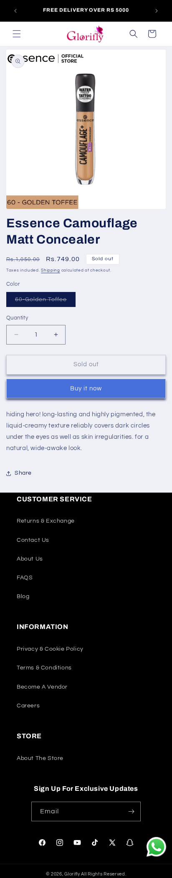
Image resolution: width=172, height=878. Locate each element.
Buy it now (86, 388)
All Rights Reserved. (103, 874)
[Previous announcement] (15, 11)
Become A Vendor (42, 687)
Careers (28, 706)
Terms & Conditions (44, 668)
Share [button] (23, 473)
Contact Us (33, 540)
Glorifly (72, 874)
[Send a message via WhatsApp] (156, 846)
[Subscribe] (131, 811)
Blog (23, 596)
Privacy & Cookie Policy (50, 649)
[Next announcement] (156, 11)
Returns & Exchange (46, 521)
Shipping (50, 270)
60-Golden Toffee (45, 301)
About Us (30, 559)
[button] (17, 34)
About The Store (40, 758)
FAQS (25, 578)
